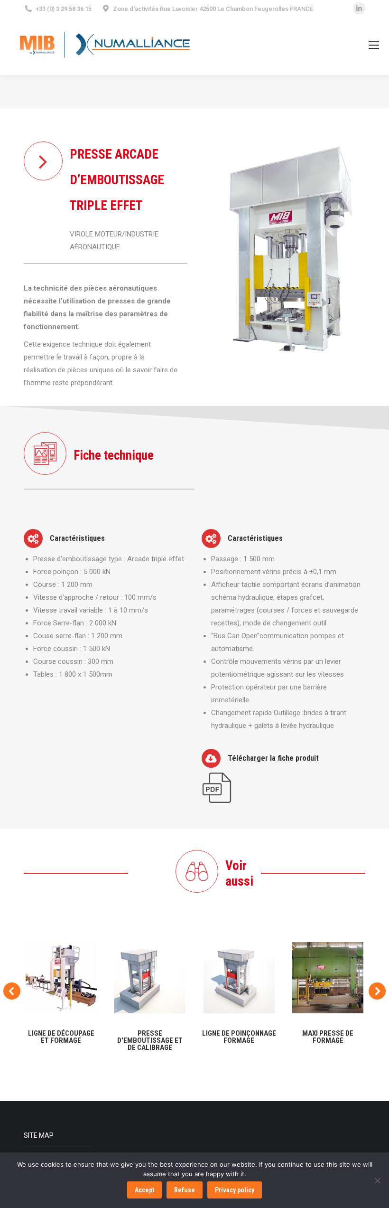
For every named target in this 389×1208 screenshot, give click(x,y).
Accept (144, 1190)
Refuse (184, 1190)
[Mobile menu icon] (374, 45)
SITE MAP (39, 1135)
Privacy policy (234, 1190)
